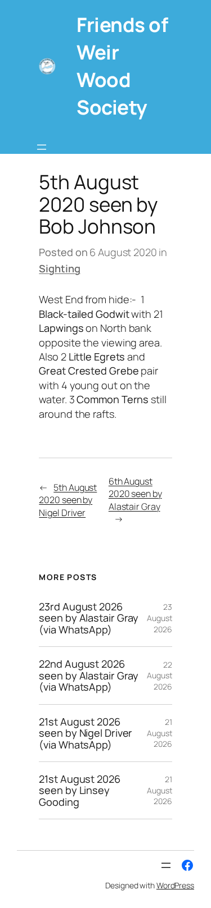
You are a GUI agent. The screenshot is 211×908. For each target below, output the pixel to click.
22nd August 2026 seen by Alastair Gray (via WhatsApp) (88, 675)
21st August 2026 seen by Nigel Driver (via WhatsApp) (85, 733)
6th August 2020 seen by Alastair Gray (135, 494)
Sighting (59, 268)
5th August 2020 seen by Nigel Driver (68, 500)
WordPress (175, 885)
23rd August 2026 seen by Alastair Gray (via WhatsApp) (88, 618)
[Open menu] (41, 147)
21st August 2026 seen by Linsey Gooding (79, 790)
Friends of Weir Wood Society (122, 65)
